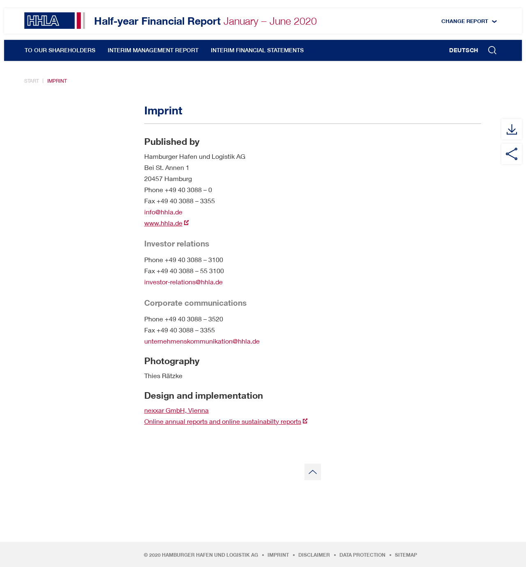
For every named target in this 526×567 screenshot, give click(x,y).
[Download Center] (511, 129)
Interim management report (153, 50)
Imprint (57, 81)
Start (31, 81)
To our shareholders (60, 50)
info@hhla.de (163, 212)
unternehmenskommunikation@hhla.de (202, 341)
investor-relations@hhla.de (183, 282)
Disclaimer (314, 555)
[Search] (492, 51)
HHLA (54, 20)
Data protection (362, 555)
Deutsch (463, 50)
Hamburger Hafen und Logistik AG (210, 555)
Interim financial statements (257, 50)
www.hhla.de (163, 223)
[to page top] (313, 472)
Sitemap (406, 555)
